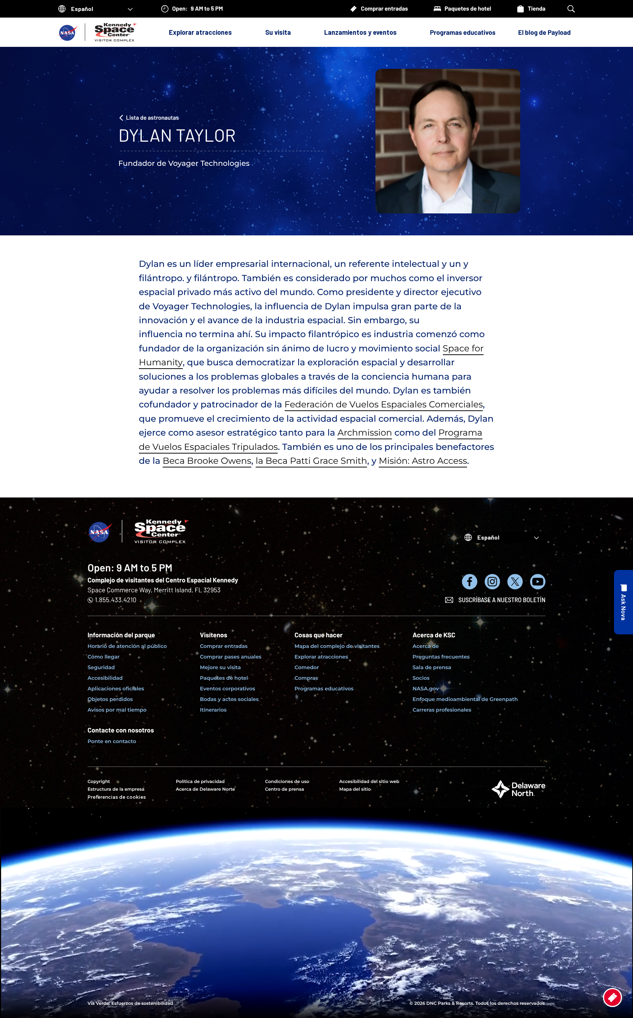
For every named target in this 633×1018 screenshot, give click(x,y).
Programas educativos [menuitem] (324, 688)
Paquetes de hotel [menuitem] (224, 678)
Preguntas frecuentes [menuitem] (441, 656)
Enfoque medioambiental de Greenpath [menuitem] (465, 699)
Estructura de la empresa (116, 789)
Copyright (99, 781)
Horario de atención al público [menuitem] (127, 646)
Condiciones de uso (287, 781)
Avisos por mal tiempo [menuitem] (117, 709)
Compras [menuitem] (306, 678)
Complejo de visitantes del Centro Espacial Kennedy (163, 580)
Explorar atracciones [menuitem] (321, 656)
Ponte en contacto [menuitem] (112, 741)
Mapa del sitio (355, 789)
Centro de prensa (284, 789)
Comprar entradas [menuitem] (224, 646)
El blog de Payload (544, 32)
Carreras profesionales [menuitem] (441, 709)
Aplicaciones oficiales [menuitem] (116, 688)
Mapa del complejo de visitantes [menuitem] (337, 646)
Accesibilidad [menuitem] (105, 678)
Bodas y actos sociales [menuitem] (229, 699)
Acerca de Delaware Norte (205, 789)
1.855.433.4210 (115, 600)
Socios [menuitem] (420, 678)
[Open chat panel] (623, 602)
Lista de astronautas (152, 117)
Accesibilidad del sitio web (369, 781)
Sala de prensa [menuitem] (431, 667)
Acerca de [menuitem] (425, 646)
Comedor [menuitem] (307, 667)
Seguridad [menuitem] (101, 667)
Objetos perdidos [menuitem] (110, 699)
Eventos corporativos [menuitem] (227, 688)
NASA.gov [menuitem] (425, 688)
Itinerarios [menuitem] (213, 709)
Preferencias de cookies (117, 797)
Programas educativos (463, 32)
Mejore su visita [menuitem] (220, 667)
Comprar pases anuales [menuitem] (231, 656)
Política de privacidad (200, 781)
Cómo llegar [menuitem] (103, 656)
